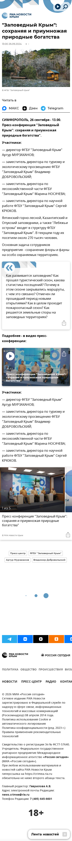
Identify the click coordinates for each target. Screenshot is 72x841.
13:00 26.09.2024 (12, 43)
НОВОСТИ (9, 682)
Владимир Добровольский (49, 559)
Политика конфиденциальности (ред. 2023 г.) (33, 728)
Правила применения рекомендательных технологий (31, 734)
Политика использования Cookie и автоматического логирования (26, 721)
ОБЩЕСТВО (28, 669)
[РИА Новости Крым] (16, 15)
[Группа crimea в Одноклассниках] (56, 639)
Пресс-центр (18, 553)
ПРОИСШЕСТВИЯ (51, 669)
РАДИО (51, 682)
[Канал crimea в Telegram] (9, 639)
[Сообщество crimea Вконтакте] (25, 639)
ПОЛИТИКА (10, 669)
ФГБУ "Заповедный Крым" (45, 553)
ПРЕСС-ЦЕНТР (31, 682)
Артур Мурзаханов (17, 559)
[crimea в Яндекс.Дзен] (40, 639)
